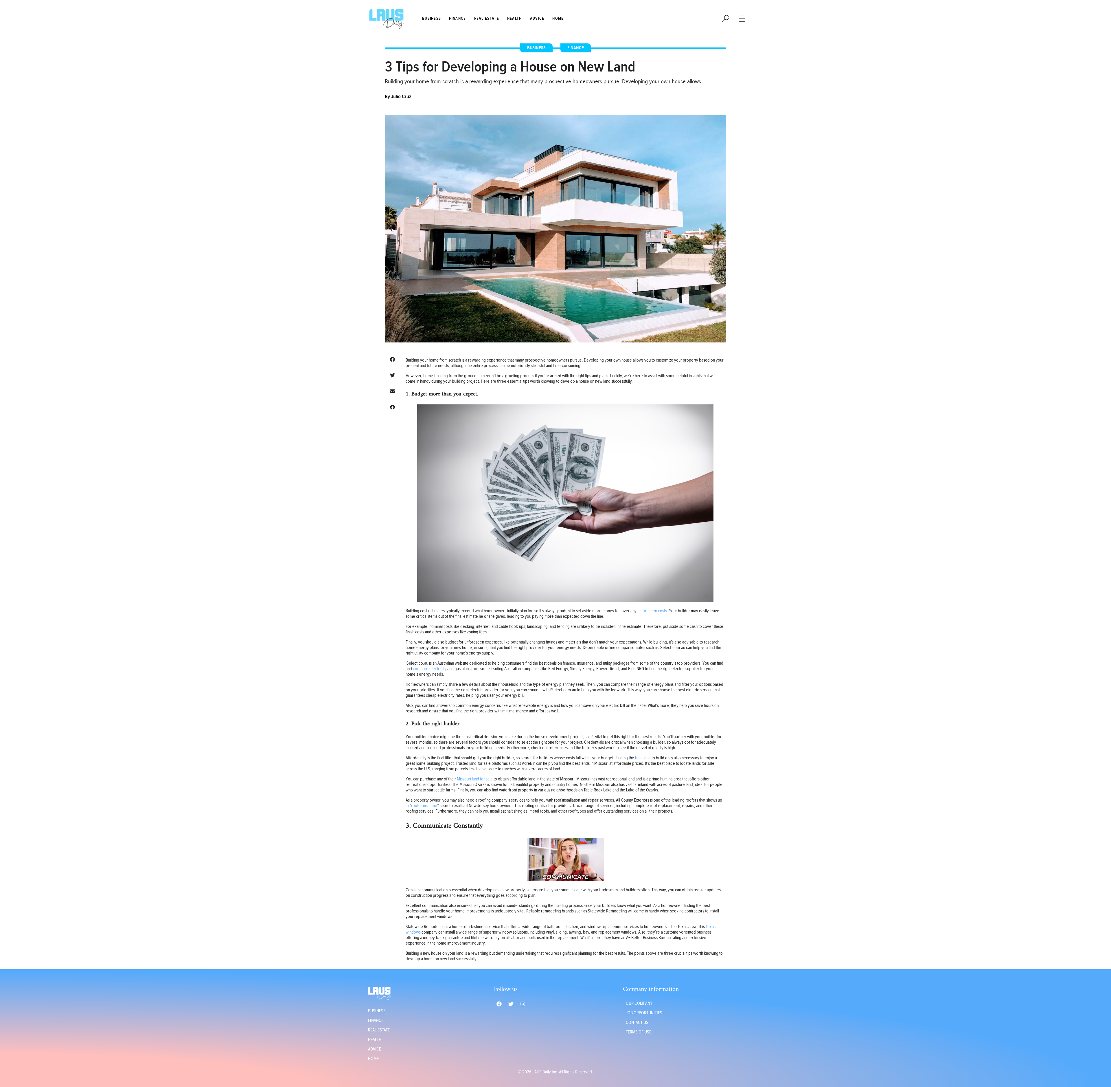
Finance (457, 18)
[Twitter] (511, 1004)
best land (643, 758)
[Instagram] (523, 1004)
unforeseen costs (652, 611)
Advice (537, 18)
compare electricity (429, 669)
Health (514, 18)
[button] (392, 359)
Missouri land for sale (475, 779)
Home (558, 18)
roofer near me (424, 806)
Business (431, 18)
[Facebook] (499, 1004)
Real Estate (486, 18)
